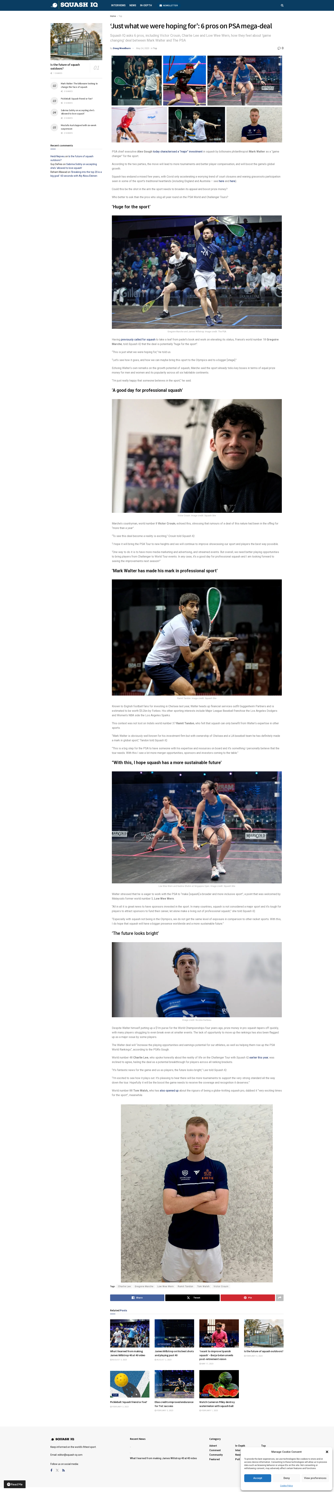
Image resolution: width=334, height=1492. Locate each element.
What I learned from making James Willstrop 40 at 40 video (163, 1458)
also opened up (169, 1090)
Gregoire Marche (144, 1286)
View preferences (315, 1478)
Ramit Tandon (185, 1286)
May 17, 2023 (207, 1364)
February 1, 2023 (209, 1410)
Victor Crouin (221, 1286)
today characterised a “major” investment (177, 151)
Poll (237, 1459)
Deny (287, 1478)
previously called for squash (138, 339)
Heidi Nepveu (57, 156)
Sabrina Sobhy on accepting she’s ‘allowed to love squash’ (77, 112)
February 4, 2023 (254, 1356)
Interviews (118, 5)
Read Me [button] (16, 1484)
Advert (213, 1445)
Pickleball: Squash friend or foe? (128, 1402)
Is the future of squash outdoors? (263, 1351)
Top (120, 16)
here (221, 181)
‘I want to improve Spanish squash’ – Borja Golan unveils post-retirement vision (216, 1355)
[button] (327, 1452)
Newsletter (170, 5)
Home (113, 16)
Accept (257, 1478)
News (132, 5)
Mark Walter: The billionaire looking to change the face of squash (79, 85)
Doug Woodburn (122, 48)
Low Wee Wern (165, 1286)
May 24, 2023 (142, 48)
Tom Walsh (203, 1286)
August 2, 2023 (163, 1360)
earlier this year (258, 1057)
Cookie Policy (286, 1486)
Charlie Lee (124, 1286)
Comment (215, 1450)
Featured (214, 1459)
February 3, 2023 (120, 1407)
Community (216, 1454)
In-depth (146, 5)
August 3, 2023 (119, 1360)
